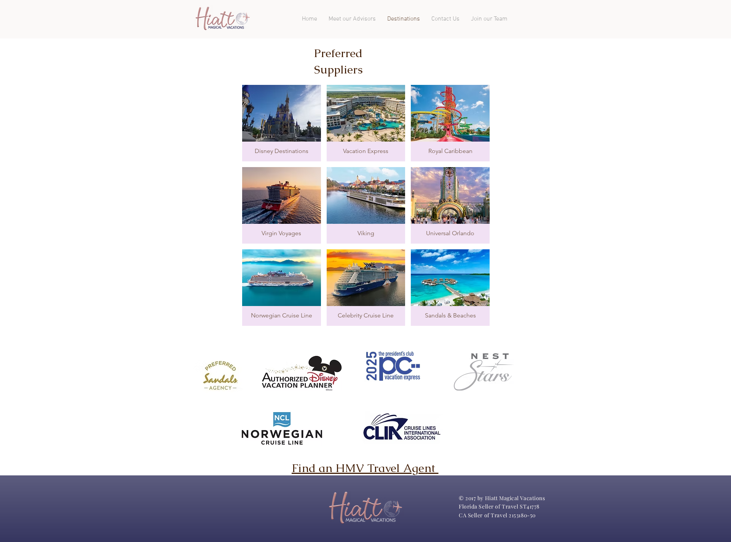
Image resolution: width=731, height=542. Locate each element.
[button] (281, 123)
